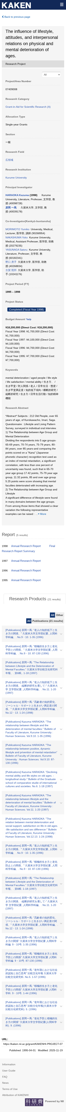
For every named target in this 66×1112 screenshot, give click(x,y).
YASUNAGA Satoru (16, 249)
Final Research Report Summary (28, 549)
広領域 (9, 159)
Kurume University (16, 177)
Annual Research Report (26, 546)
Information (8, 1064)
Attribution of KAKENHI (15, 1095)
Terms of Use (10, 1089)
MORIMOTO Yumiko (17, 229)
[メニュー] (61, 4)
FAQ (4, 1076)
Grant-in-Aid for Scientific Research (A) (28, 106)
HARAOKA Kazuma (17, 195)
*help (28, 319)
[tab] (35, 599)
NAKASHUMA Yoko (17, 237)
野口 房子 (11, 261)
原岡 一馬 (11, 207)
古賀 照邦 (11, 270)
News (5, 1082)
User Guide (8, 1070)
